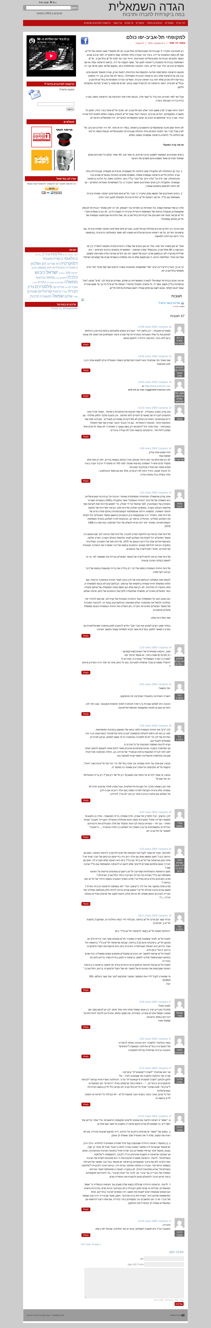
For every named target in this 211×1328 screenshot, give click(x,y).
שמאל (58, 295)
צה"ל (64, 291)
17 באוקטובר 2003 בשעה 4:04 (155, 1001)
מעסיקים (59, 282)
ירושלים (62, 273)
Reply (86, 344)
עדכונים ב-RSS (54, 13)
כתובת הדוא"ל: (66, 89)
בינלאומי (71, 258)
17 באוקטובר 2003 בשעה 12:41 (154, 1116)
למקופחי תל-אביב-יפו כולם (155, 37)
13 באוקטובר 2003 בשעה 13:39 (154, 356)
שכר (75, 296)
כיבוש (40, 272)
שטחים (32, 291)
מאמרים (169, 22)
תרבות (35, 296)
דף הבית (180, 22)
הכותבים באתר (154, 22)
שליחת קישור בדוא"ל (169, 303)
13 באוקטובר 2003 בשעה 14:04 (154, 382)
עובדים (73, 287)
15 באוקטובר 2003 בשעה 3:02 (155, 684)
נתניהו (42, 282)
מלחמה (40, 277)
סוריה (34, 282)
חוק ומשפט (44, 267)
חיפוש (74, 7)
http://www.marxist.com (157, 386)
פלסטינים (43, 286)
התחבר (40, 13)
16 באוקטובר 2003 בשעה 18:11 (154, 915)
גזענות (47, 259)
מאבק (63, 277)
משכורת (50, 282)
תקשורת (46, 296)
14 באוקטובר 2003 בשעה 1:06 (155, 448)
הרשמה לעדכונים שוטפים (97, 22)
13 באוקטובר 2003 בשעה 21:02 (154, 407)
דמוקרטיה (69, 263)
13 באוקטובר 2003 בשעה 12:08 (154, 326)
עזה (66, 287)
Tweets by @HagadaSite (64, 308)
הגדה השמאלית (146, 6)
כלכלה (72, 277)
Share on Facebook (85, 41)
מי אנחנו (128, 22)
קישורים (140, 22)
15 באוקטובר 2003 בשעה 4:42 (155, 812)
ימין (68, 273)
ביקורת (58, 258)
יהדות (74, 272)
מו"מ (57, 278)
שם (142, 1258)
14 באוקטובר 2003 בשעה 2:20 (155, 647)
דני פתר (173, 43)
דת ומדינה (53, 263)
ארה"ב (46, 254)
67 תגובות (140, 43)
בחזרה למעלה (175, 1315)
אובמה (70, 255)
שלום (68, 296)
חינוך (34, 267)
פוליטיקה (58, 287)
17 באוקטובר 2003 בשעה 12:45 (154, 1221)
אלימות (56, 254)
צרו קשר (117, 22)
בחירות (38, 255)
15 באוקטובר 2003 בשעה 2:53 (155, 725)
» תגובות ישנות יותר (91, 1244)
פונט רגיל (43, 2)
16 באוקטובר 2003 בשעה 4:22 (155, 848)
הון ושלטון (38, 263)
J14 (76, 254)
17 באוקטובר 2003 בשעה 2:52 (155, 1038)
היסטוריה (72, 267)
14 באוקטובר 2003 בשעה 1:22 (155, 492)
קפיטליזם (45, 291)
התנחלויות (58, 267)
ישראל (52, 272)
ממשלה (71, 282)
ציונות (57, 291)
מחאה (50, 277)
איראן (65, 255)
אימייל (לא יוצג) (136, 1264)
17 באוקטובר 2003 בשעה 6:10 (155, 1068)
